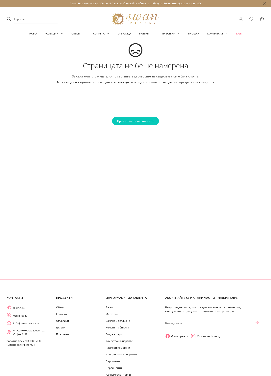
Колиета (99, 33)
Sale (239, 33)
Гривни (144, 33)
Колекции (51, 33)
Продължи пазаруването (135, 121)
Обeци (75, 33)
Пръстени (168, 33)
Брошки (193, 33)
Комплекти (215, 33)
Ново (33, 33)
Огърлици (124, 33)
